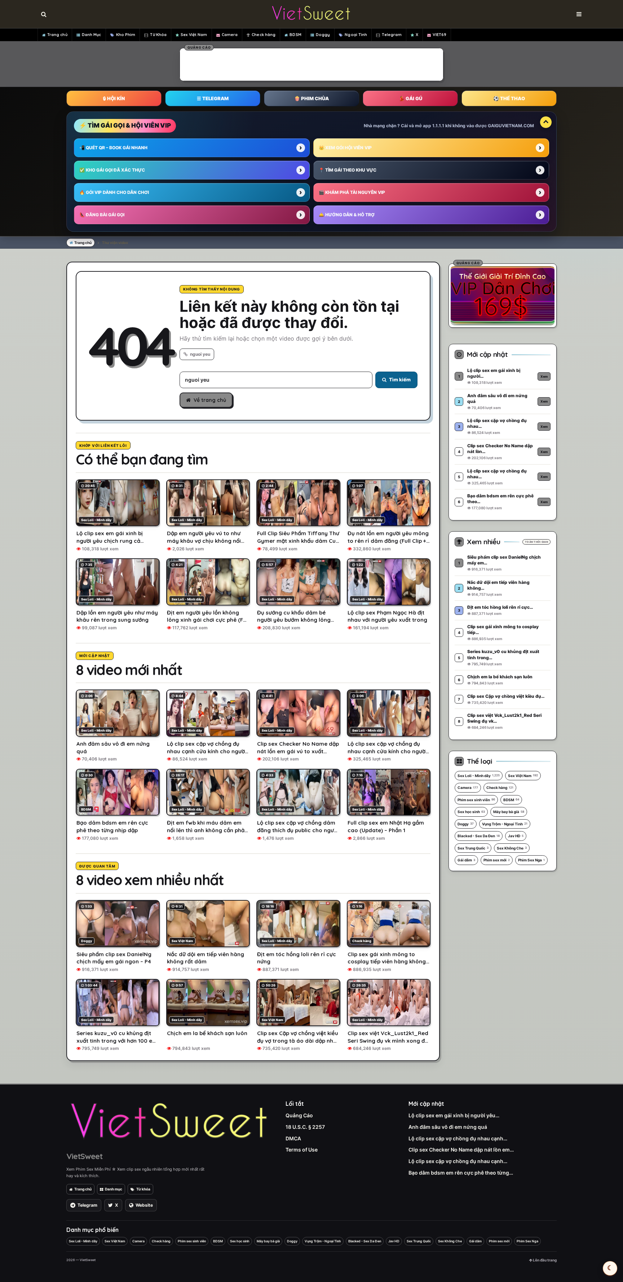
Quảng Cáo (299, 1115)
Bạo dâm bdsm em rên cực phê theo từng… (460, 1173)
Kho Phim (126, 34)
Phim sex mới (496, 860)
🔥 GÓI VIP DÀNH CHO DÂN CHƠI (114, 192)
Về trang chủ (210, 400)
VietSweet (84, 1156)
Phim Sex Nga (531, 860)
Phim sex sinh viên (476, 800)
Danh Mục (91, 34)
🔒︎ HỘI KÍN (114, 98)
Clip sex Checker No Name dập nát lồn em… (461, 1149)
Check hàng (263, 34)
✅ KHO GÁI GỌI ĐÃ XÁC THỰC (112, 170)
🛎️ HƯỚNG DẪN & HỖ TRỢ (347, 214)
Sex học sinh (471, 811)
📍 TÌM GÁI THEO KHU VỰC (347, 170)
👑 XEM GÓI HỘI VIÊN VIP (345, 147)
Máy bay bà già (508, 811)
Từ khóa (143, 1189)
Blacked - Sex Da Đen (479, 836)
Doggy (323, 34)
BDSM (295, 34)
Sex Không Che (512, 848)
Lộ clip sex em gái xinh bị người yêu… (453, 1115)
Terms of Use (302, 1149)
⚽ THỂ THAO (509, 98)
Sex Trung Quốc (473, 848)
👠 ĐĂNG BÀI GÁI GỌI (101, 214)
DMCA (293, 1138)
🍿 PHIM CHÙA (311, 98)
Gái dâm (466, 860)
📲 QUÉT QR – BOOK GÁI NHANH (113, 147)
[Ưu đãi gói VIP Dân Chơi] (503, 294)
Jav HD (515, 836)
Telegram (392, 34)
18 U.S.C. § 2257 (305, 1127)
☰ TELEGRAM (213, 98)
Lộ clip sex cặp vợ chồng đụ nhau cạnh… (457, 1138)
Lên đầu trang (544, 1260)
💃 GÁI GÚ (410, 98)
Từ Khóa (158, 34)
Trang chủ (57, 34)
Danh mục (113, 1189)
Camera (230, 34)
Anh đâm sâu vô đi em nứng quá (447, 1127)
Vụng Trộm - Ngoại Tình (504, 824)
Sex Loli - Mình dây (479, 775)
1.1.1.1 (438, 125)
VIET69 (439, 34)
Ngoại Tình (356, 34)
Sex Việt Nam (194, 34)
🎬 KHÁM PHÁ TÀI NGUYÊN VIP (352, 192)
